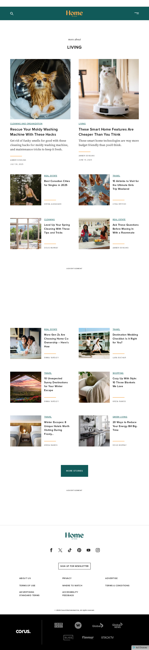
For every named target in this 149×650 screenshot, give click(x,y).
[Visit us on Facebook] (51, 550)
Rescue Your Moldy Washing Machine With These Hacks (34, 132)
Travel (116, 175)
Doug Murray (51, 247)
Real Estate (50, 175)
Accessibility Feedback (70, 593)
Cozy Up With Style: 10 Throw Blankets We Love (125, 382)
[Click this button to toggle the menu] (136, 13)
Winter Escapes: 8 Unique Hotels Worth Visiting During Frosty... (57, 428)
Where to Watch (72, 585)
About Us (25, 578)
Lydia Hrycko (119, 204)
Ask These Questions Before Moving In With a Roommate (126, 228)
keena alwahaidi (52, 204)
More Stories (74, 470)
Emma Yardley (51, 357)
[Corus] (23, 631)
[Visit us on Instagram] (98, 550)
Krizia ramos (119, 401)
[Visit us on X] (61, 550)
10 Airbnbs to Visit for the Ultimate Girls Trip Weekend (126, 185)
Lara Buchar (119, 357)
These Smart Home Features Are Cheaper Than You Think (106, 132)
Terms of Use (27, 585)
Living (82, 123)
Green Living (120, 416)
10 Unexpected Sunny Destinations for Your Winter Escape (56, 384)
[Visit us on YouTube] (88, 550)
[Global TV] (98, 625)
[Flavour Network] (88, 637)
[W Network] (78, 625)
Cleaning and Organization (26, 123)
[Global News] (117, 625)
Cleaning (49, 219)
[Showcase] (59, 625)
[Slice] (68, 637)
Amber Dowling (18, 160)
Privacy (67, 578)
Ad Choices (141, 647)
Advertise (111, 578)
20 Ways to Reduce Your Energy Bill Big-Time (125, 426)
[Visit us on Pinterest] (79, 550)
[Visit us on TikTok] (70, 550)
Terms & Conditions (117, 585)
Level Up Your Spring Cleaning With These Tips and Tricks (57, 228)
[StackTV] (108, 637)
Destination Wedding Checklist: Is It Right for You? (125, 338)
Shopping (118, 373)
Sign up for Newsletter (74, 566)
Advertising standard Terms (29, 593)
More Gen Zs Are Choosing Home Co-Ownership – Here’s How (56, 340)
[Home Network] (74, 14)
